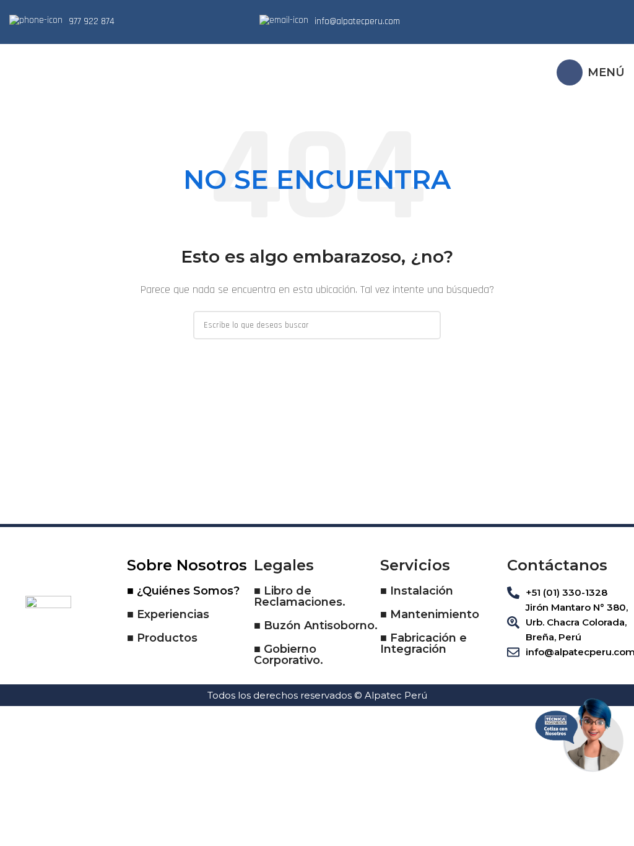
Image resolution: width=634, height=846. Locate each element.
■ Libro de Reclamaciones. (299, 596)
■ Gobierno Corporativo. (288, 654)
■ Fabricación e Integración (423, 643)
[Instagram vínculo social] (568, 21)
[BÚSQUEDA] (426, 325)
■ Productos (162, 638)
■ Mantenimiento (429, 614)
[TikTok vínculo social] (617, 21)
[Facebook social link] (552, 21)
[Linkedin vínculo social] (584, 21)
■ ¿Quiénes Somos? (183, 591)
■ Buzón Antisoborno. (316, 625)
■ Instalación (416, 591)
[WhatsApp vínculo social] (601, 21)
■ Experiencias (168, 614)
